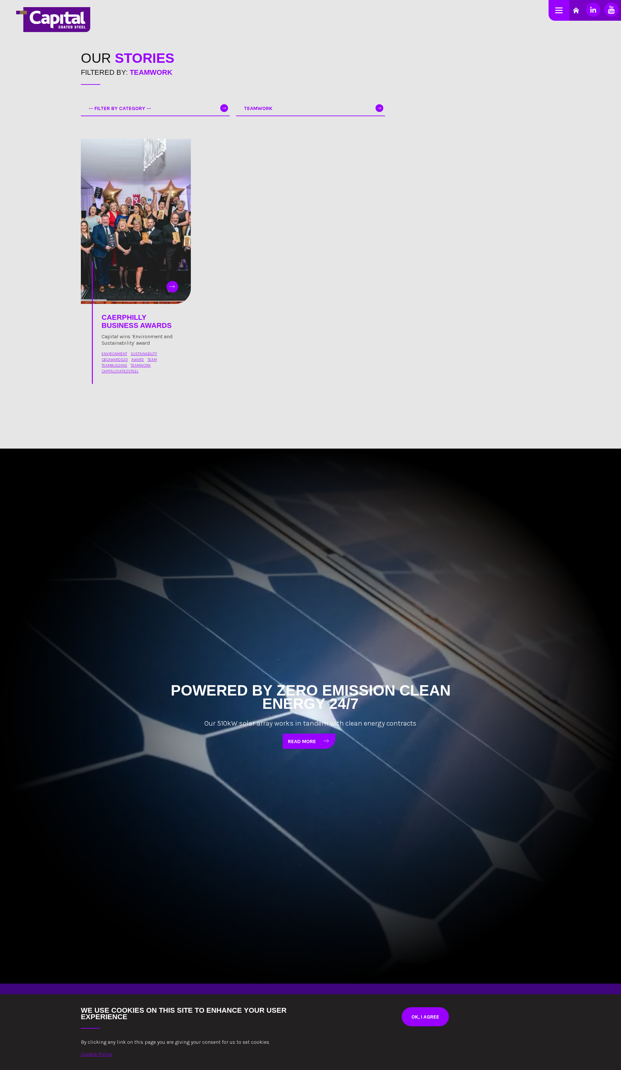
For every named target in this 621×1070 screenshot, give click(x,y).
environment (114, 353)
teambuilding (114, 365)
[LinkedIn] (593, 10)
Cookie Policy (96, 1054)
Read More (302, 741)
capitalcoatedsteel (120, 371)
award (137, 359)
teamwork (141, 365)
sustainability (144, 353)
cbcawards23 (115, 359)
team (152, 359)
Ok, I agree (425, 1017)
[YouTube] (611, 10)
